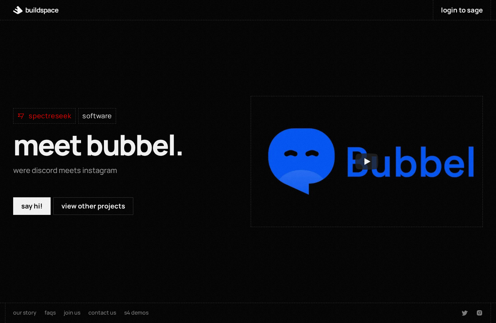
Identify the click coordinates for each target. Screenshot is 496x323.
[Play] (366, 161)
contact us (102, 312)
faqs (50, 312)
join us (72, 312)
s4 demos (136, 312)
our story (24, 312)
